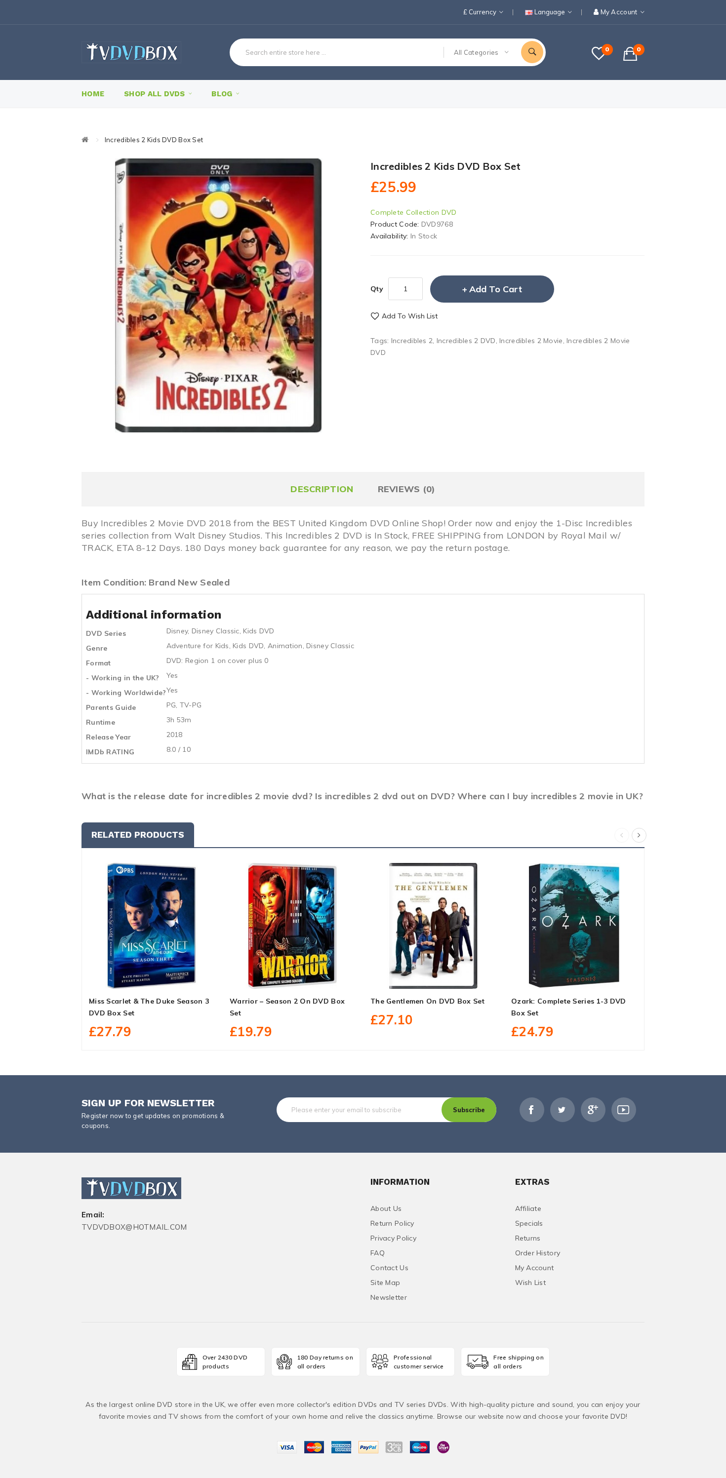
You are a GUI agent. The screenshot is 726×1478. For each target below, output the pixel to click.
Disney (177, 630)
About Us (386, 1208)
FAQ (377, 1252)
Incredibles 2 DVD (466, 340)
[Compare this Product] (174, 977)
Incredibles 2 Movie (531, 340)
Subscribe (469, 1110)
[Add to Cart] (130, 977)
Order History (538, 1252)
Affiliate (528, 1208)
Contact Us (389, 1267)
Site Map (385, 1282)
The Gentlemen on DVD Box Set (427, 1001)
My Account (534, 1267)
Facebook (532, 1109)
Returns (528, 1238)
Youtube (623, 1109)
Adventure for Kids (197, 645)
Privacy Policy (393, 1238)
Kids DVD (258, 630)
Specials (529, 1223)
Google (593, 1109)
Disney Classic (216, 630)
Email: (93, 1215)
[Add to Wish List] (152, 977)
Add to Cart (495, 289)
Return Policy (392, 1223)
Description (321, 489)
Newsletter (388, 1297)
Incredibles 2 (412, 340)
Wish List (530, 1282)
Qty (376, 288)
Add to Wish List (410, 315)
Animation (285, 645)
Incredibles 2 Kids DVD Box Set (154, 140)
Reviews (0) (407, 489)
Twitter (562, 1109)
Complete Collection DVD (413, 212)
